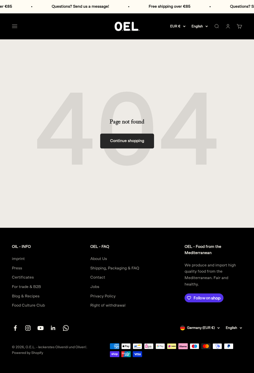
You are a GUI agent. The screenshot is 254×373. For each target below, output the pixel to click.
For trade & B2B (26, 287)
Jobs (94, 287)
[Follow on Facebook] (15, 328)
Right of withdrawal (108, 305)
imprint (18, 259)
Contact (97, 277)
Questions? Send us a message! (76, 6)
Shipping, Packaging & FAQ (114, 268)
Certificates (23, 277)
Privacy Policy (103, 296)
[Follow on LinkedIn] (53, 328)
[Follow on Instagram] (28, 328)
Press (17, 268)
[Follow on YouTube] (40, 328)
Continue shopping (127, 141)
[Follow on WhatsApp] (66, 328)
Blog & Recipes (25, 296)
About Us (98, 259)
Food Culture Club (28, 305)
